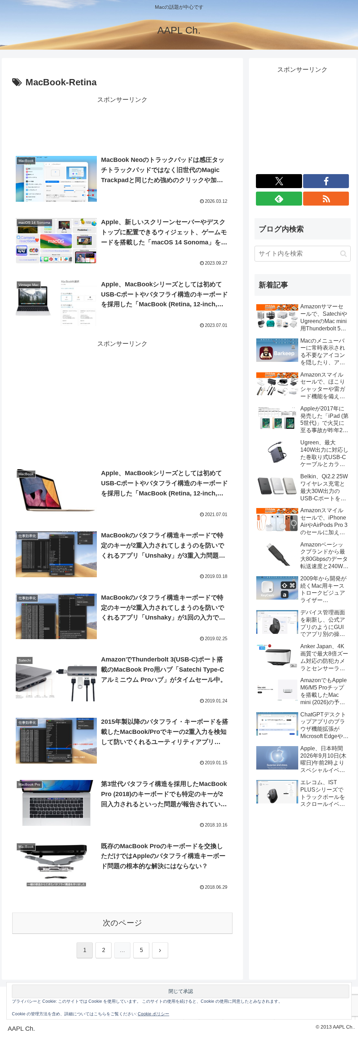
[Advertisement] (122, 123)
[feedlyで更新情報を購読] (279, 199)
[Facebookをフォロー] (326, 181)
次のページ (122, 922)
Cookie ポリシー (153, 1013)
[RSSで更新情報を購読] (326, 199)
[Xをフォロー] (279, 181)
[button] (343, 254)
